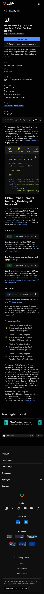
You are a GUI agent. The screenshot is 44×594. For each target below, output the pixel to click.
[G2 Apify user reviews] (12, 544)
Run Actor (13, 372)
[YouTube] (25, 508)
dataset (7, 398)
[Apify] (8, 3)
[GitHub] (19, 508)
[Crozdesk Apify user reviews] (32, 544)
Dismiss (24, 588)
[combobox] (22, 44)
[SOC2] (26, 522)
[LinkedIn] (6, 508)
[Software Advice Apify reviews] (19, 536)
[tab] (9, 120)
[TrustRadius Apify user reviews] (22, 544)
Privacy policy (22, 573)
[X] (12, 508)
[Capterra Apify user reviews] (31, 536)
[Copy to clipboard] (35, 157)
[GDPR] (18, 522)
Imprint (22, 563)
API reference (21, 225)
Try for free (22, 39)
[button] (22, 453)
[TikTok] (38, 508)
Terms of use (22, 568)
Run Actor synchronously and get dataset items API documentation (22, 280)
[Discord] (31, 508)
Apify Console (31, 401)
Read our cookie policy (26, 584)
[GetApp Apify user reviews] (9, 536)
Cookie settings (11, 588)
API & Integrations (32, 140)
